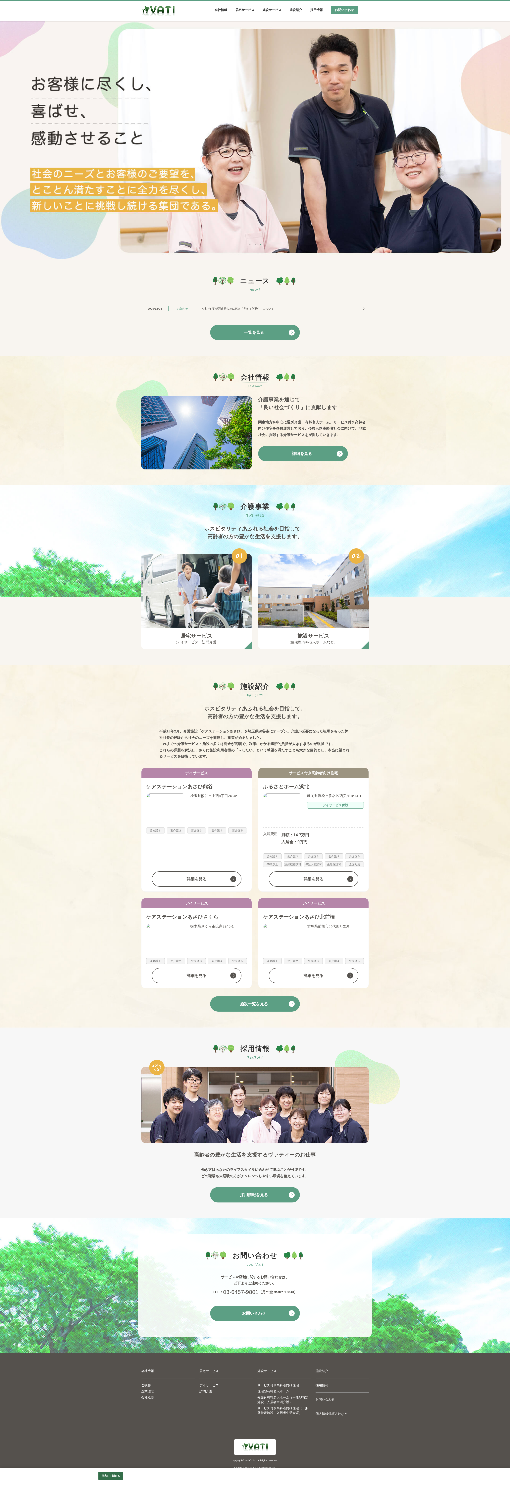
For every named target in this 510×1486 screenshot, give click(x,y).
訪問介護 (205, 1391)
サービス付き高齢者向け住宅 (278, 1385)
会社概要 (147, 1397)
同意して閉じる (111, 1475)
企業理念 (147, 1391)
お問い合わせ (325, 1399)
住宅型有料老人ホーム (273, 1391)
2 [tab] (255, 243)
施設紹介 (322, 1371)
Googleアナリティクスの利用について (255, 1467)
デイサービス (209, 1385)
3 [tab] (260, 243)
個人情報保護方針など (331, 1413)
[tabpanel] (255, 140)
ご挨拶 (146, 1385)
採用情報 (322, 1385)
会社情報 (147, 1371)
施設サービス (267, 1371)
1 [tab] (250, 243)
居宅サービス (209, 1371)
